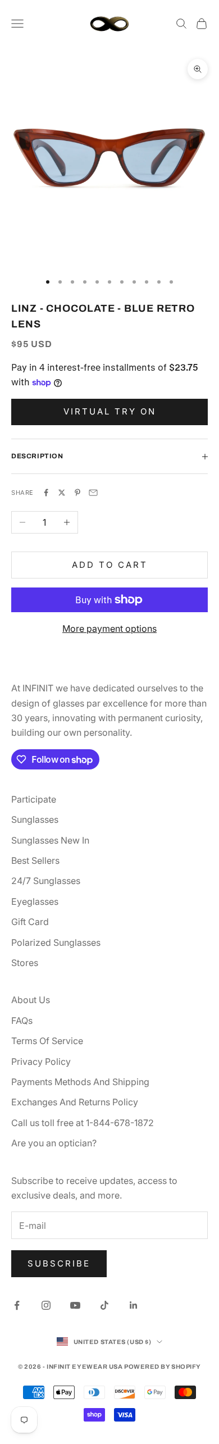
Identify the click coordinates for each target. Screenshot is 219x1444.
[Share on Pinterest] (77, 492)
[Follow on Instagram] (46, 1305)
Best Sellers (35, 860)
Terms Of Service (47, 1040)
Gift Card (30, 921)
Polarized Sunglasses (56, 942)
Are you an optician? (54, 1143)
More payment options (109, 628)
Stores (24, 962)
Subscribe (59, 1263)
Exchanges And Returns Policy (74, 1102)
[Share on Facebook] (46, 492)
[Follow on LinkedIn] (133, 1305)
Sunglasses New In (50, 840)
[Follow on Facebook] (16, 1305)
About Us (30, 999)
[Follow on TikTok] (104, 1305)
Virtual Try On (109, 411)
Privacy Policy (41, 1061)
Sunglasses (34, 819)
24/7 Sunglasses (45, 880)
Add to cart (110, 564)
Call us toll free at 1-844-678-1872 (82, 1122)
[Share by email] (93, 492)
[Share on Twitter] (61, 492)
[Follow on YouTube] (75, 1305)
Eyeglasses (34, 901)
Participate (33, 799)
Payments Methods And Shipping (80, 1081)
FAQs (22, 1020)
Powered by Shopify (162, 1366)
